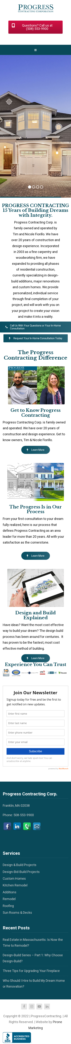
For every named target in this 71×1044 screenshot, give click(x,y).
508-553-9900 (23, 815)
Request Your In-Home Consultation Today (37, 338)
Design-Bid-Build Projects (21, 872)
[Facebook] (7, 826)
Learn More (37, 449)
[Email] (37, 826)
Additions (9, 892)
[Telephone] (27, 826)
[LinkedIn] (17, 826)
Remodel (9, 899)
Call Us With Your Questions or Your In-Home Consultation (35, 327)
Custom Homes (14, 878)
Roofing (8, 906)
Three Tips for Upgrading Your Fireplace (31, 971)
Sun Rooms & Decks (17, 912)
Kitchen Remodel (15, 885)
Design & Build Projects (19, 865)
